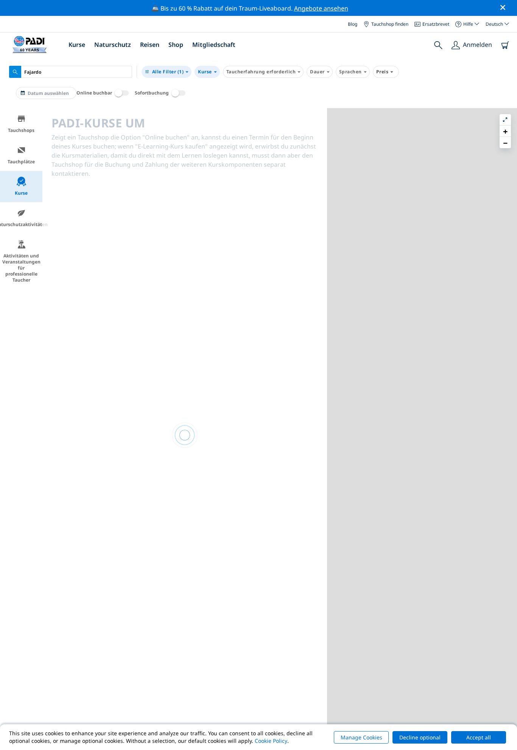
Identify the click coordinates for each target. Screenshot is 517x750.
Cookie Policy (271, 740)
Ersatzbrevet (435, 23)
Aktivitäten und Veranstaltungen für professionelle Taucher (21, 268)
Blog (352, 23)
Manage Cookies (361, 737)
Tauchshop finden (389, 23)
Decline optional (420, 737)
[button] (505, 131)
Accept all (478, 737)
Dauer (317, 71)
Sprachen (350, 71)
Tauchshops (21, 130)
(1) (168, 71)
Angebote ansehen (321, 8)
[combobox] (70, 72)
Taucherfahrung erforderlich (261, 71)
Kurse (205, 71)
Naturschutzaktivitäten (21, 224)
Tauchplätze (21, 161)
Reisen (149, 44)
